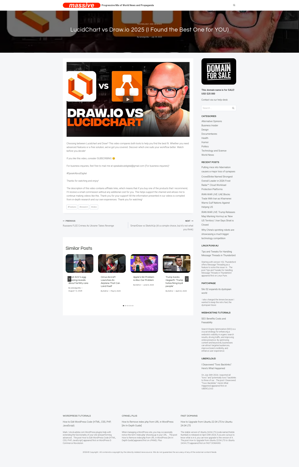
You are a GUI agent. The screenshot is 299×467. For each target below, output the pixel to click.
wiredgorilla (144, 37)
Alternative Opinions (211, 121)
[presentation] (79, 263)
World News (207, 154)
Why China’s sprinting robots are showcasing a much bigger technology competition (217, 234)
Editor (105, 291)
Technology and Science (149, 24)
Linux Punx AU (210, 245)
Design (204, 129)
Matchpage (208, 283)
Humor (205, 142)
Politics (205, 146)
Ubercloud (208, 358)
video (94, 207)
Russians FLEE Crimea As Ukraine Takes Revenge (88, 223)
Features (72, 207)
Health (204, 138)
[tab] (123, 305)
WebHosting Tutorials (215, 313)
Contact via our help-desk (214, 99)
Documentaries (209, 133)
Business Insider (209, 125)
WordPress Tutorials (77, 416)
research (84, 207)
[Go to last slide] (69, 279)
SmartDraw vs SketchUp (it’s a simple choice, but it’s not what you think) (161, 225)
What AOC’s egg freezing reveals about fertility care (78, 280)
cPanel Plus (129, 416)
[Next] (187, 279)
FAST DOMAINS (189, 416)
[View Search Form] (234, 5)
